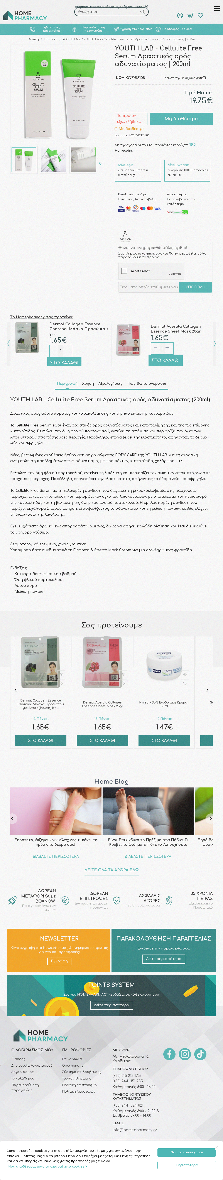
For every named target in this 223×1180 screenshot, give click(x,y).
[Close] (217, 1147)
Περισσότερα (187, 1165)
